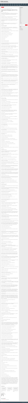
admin (2, 12)
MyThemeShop (23, 402)
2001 (3, 8)
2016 (10, 5)
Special (19, 5)
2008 (20, 14)
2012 (1, 5)
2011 (20, 16)
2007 (20, 13)
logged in (4, 399)
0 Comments (7, 12)
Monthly (17, 5)
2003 (20, 10)
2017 (12, 5)
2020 (14, 5)
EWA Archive (4, 1)
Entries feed (21, 28)
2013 (3, 5)
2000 (20, 8)
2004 (20, 11)
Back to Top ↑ (26, 402)
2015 (8, 5)
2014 (6, 5)
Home (1, 8)
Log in (20, 27)
